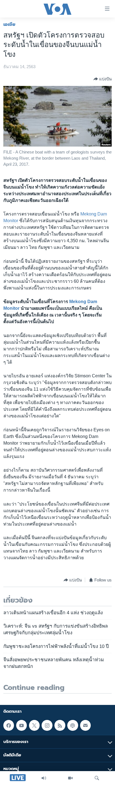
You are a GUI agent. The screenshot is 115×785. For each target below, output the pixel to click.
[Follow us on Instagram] (47, 725)
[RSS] (59, 725)
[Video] (70, 778)
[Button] (103, 79)
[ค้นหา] (96, 778)
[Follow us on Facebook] (8, 725)
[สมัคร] (85, 725)
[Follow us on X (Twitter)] (34, 725)
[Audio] (43, 778)
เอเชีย (9, 24)
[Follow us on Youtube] (21, 725)
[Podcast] (72, 725)
